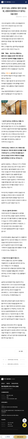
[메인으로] (8, 2)
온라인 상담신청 (20, 437)
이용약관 (8, 383)
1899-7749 (10, 424)
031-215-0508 (10, 426)
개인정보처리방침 (14, 383)
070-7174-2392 (10, 422)
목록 (22, 351)
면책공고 (3, 383)
